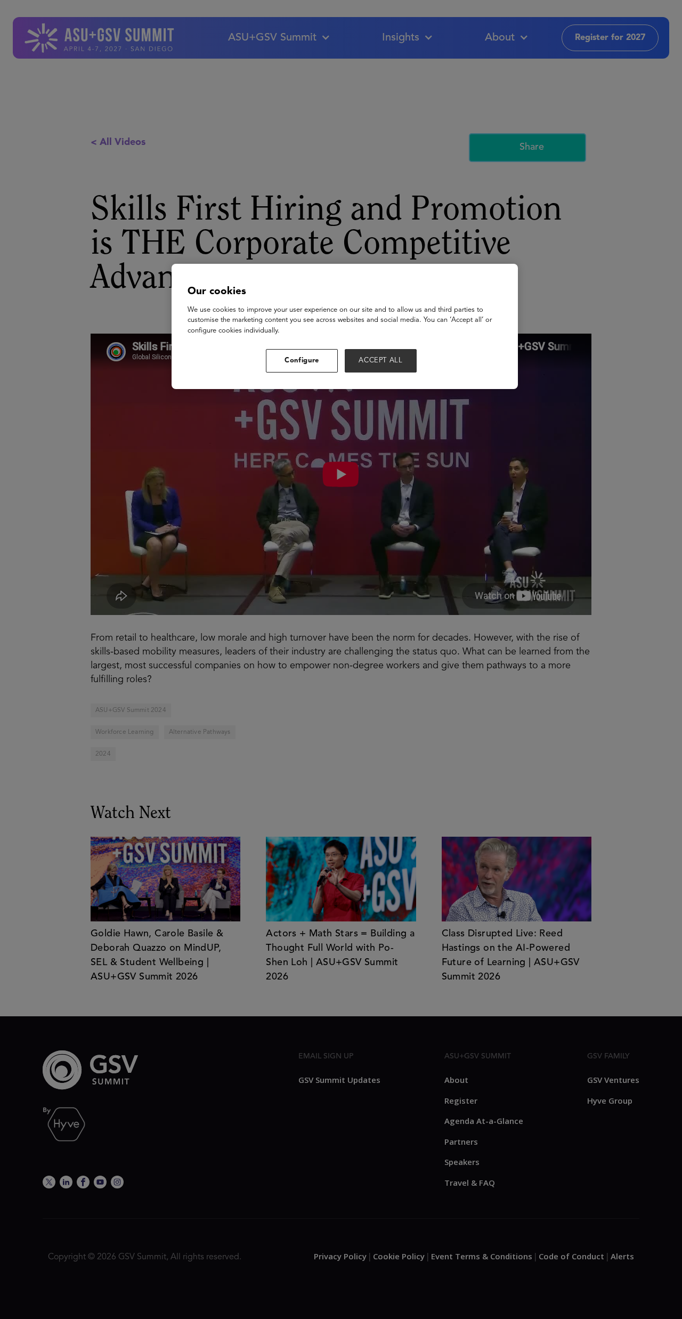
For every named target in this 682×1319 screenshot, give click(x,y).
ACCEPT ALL (381, 360)
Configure (302, 360)
